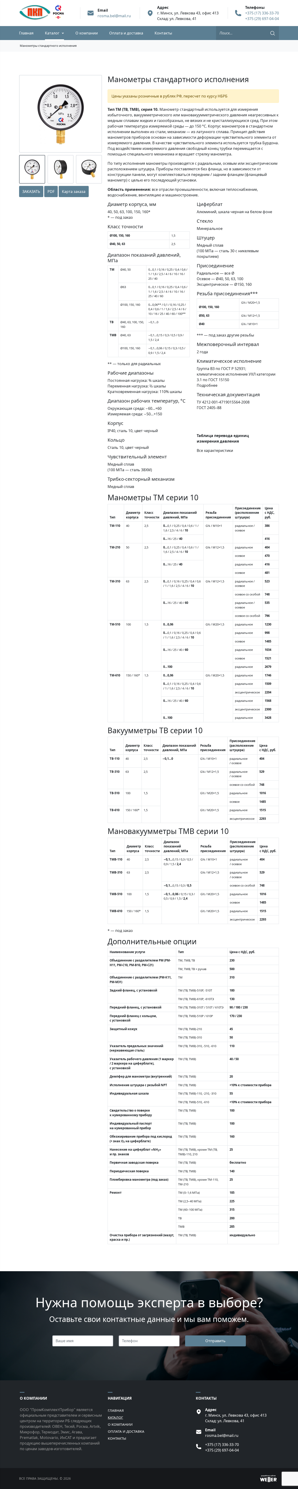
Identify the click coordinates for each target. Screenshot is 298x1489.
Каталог (52, 33)
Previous (24, 113)
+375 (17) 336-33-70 (262, 13)
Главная (26, 33)
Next (97, 113)
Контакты (163, 33)
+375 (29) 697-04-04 (262, 18)
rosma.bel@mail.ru (114, 15)
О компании (86, 33)
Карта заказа (73, 191)
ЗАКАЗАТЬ (31, 191)
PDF (50, 191)
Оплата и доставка (126, 33)
